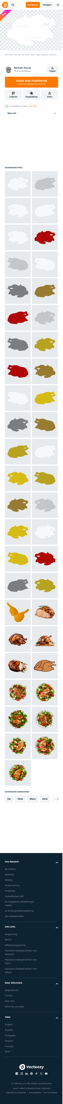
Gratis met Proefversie (31, 82)
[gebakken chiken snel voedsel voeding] (18, 1039)
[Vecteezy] (5, 5)
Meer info (11, 111)
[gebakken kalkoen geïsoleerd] (18, 1066)
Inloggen (47, 4)
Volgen (52, 71)
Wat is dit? (32, 106)
